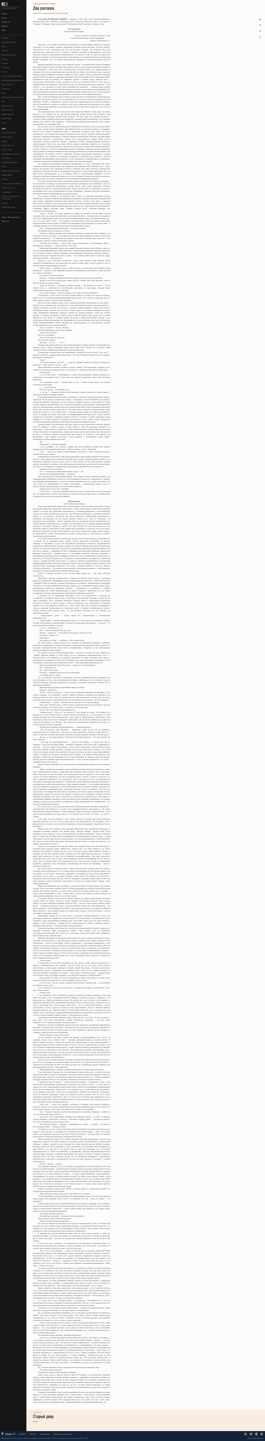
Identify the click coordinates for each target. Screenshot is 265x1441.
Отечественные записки (12, 183)
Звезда (4, 59)
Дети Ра (5, 50)
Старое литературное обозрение (11, 197)
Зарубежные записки (10, 154)
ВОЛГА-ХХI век (8, 145)
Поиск (4, 30)
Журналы (5, 26)
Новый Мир (6, 118)
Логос (4, 166)
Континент (6, 158)
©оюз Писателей (9, 133)
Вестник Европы (8, 42)
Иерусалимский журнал (12, 76)
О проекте (22, 1434)
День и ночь (7, 149)
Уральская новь (8, 207)
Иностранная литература (12, 80)
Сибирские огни (8, 188)
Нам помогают (45, 1434)
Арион (4, 141)
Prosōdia (5, 38)
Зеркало (5, 63)
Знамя (4, 72)
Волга (4, 46)
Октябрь (5, 179)
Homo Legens (7, 137)
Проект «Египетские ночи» (11, 217)
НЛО (3, 101)
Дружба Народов (9, 55)
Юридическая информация (255, 1438)
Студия (5, 203)
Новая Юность (8, 106)
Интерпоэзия (7, 84)
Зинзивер (6, 67)
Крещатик (6, 89)
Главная (4, 13)
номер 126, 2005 (63, 13)
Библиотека (6, 22)
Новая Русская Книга (10, 171)
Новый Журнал (8, 114)
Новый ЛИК (6, 175)
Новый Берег (7, 110)
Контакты (33, 1434)
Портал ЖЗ (5, 221)
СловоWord (6, 192)
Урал (4, 122)
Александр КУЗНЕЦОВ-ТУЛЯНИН (44, 3)
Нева (4, 93)
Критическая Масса (10, 162)
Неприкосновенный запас (12, 97)
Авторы (4, 18)
